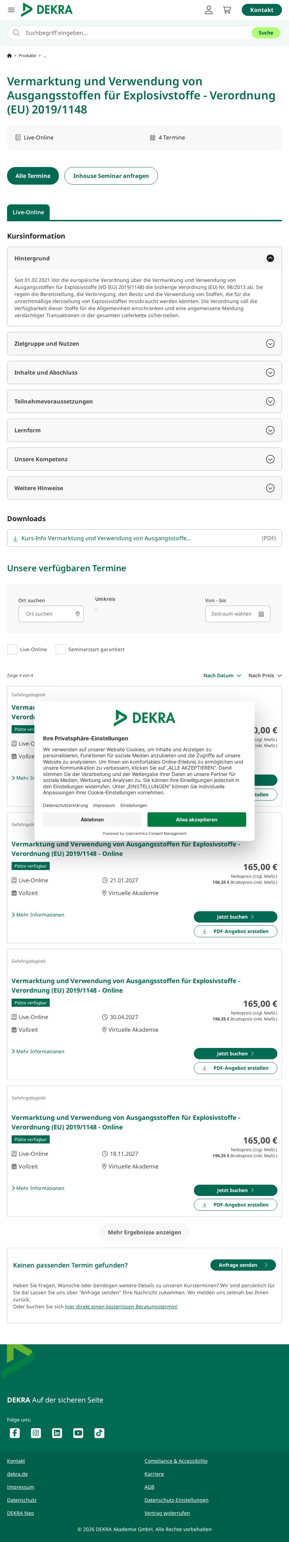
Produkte (27, 55)
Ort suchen (31, 600)
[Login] (208, 9)
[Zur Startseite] (9, 55)
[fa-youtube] (81, 1434)
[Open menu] (11, 10)
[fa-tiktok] (102, 1434)
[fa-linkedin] (59, 1434)
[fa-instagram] (38, 1434)
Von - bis (215, 600)
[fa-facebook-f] (17, 1434)
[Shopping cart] (226, 9)
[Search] (77, 614)
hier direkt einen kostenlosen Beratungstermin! (121, 1306)
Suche (266, 32)
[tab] (28, 212)
